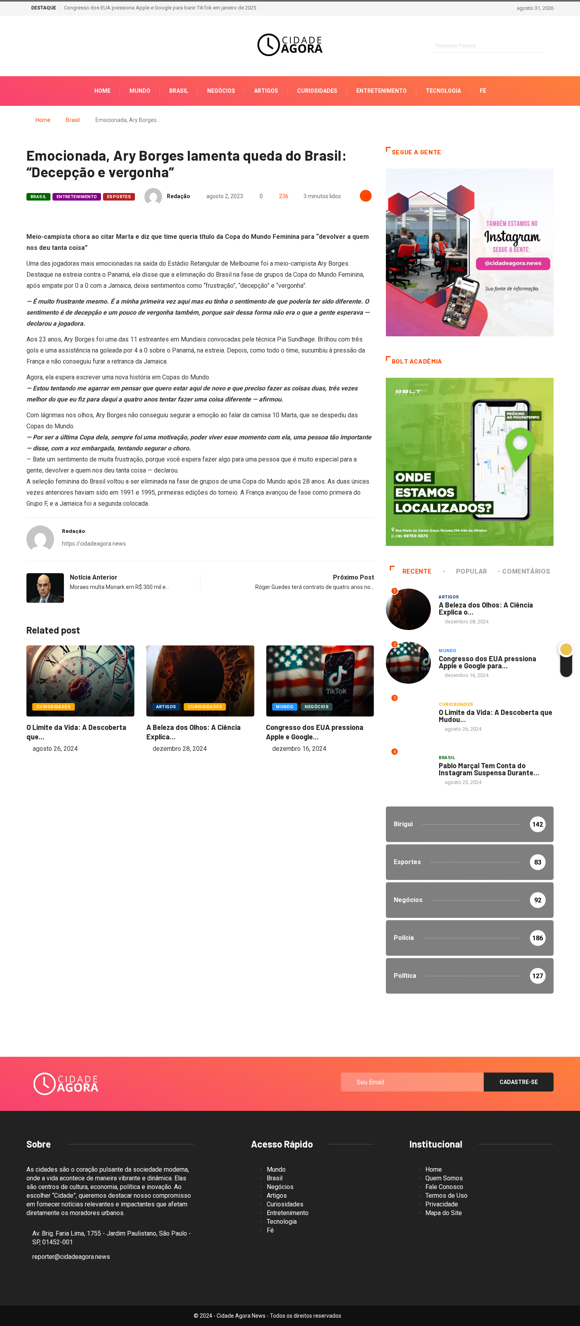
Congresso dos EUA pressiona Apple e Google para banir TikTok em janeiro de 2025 (160, 8)
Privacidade (441, 1204)
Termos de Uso (446, 1195)
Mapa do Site (443, 1213)
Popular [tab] (471, 571)
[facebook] (42, 46)
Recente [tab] (417, 571)
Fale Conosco (444, 1187)
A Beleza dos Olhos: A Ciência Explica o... (486, 608)
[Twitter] (56, 46)
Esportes (119, 196)
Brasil (178, 91)
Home (102, 91)
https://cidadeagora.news (94, 543)
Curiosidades (317, 91)
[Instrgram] (28, 46)
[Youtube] (70, 46)
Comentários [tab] (526, 571)
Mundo (139, 91)
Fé (483, 91)
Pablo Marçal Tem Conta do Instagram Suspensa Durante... (489, 769)
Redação (178, 196)
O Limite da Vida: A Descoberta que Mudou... (495, 716)
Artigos (266, 91)
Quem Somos (444, 1178)
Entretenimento (381, 91)
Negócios (221, 91)
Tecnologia (443, 91)
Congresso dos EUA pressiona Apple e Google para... (487, 662)
